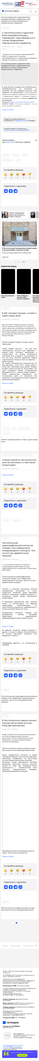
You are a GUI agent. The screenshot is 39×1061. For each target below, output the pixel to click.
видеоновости (17, 520)
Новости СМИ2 (7, 110)
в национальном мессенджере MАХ (17, 129)
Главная (5, 946)
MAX (12, 142)
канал (8, 142)
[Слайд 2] (17, 261)
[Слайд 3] (19, 261)
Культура (5, 538)
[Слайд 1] (15, 261)
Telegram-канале (21, 120)
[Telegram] (15, 191)
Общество (6, 28)
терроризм (16, 155)
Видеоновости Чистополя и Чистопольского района (17, 455)
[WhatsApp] (20, 414)
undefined (5, 690)
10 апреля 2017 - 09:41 (8, 559)
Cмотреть (22, 1055)
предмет (25, 155)
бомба (18, 160)
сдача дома (6, 433)
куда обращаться (8, 160)
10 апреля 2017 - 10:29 (8, 468)
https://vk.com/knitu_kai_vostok (22, 102)
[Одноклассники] (11, 191)
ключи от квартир (24, 428)
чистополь (6, 155)
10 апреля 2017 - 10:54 (8, 46)
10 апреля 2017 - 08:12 (8, 729)
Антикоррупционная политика (13, 1045)
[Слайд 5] (23, 261)
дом (14, 428)
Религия (5, 715)
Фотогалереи (16, 946)
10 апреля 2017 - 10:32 (8, 319)
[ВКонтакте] (6, 191)
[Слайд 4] (21, 261)
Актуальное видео (30, 946)
